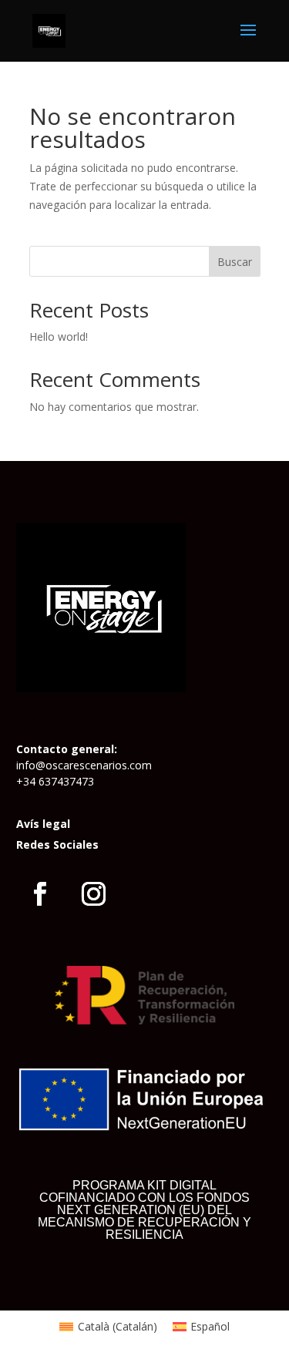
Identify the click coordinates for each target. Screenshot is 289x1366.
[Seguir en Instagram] (94, 894)
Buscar (234, 261)
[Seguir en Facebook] (40, 894)
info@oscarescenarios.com (84, 765)
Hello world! (58, 336)
